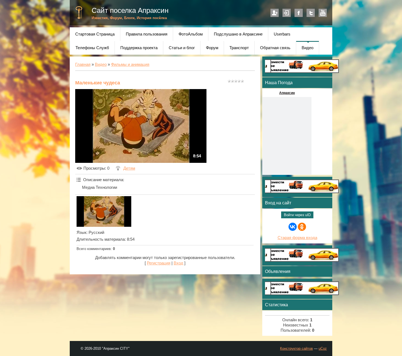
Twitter (311, 13)
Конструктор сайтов (296, 348)
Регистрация (274, 13)
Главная (83, 64)
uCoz (323, 348)
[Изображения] (104, 211)
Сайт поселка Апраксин (130, 10)
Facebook (299, 13)
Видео (101, 64)
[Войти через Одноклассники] (302, 227)
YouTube (323, 13)
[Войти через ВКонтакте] (293, 227)
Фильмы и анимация (130, 64)
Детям (129, 168)
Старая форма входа (297, 238)
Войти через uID (297, 215)
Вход (286, 13)
